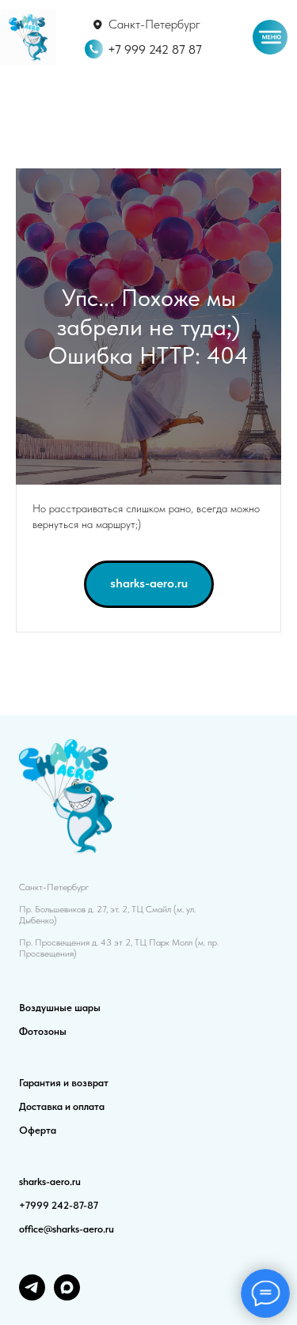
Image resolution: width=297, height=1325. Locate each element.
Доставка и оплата (62, 1106)
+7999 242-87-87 (58, 1205)
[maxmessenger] (67, 1296)
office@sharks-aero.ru (66, 1229)
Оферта (37, 1130)
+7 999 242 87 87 (155, 49)
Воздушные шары (60, 1008)
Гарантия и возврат (64, 1083)
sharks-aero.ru (50, 1181)
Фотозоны (43, 1031)
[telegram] (32, 1296)
